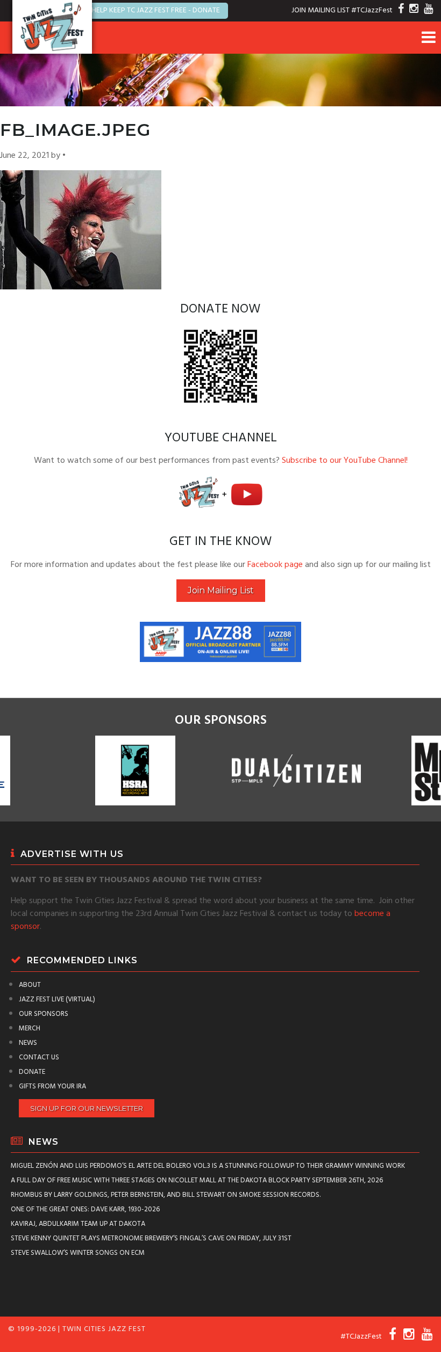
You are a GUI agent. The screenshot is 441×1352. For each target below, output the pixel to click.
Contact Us (39, 1057)
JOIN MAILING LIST (320, 10)
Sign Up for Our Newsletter (86, 1108)
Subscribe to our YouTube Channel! (345, 461)
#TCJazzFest (372, 10)
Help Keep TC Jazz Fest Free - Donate (155, 10)
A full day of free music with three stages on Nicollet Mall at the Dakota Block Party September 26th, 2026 (197, 1180)
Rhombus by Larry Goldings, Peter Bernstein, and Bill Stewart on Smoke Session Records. (166, 1195)
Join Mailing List (221, 590)
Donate (32, 1072)
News (28, 1043)
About (30, 985)
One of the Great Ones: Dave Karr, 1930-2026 (85, 1209)
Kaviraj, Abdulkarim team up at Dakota (78, 1224)
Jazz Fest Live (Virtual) (57, 999)
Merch (29, 1028)
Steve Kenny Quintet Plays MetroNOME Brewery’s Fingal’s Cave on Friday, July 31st (151, 1238)
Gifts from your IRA (52, 1086)
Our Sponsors (43, 1014)
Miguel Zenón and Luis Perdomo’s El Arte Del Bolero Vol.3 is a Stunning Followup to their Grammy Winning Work (208, 1166)
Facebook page (275, 565)
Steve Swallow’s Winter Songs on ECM (78, 1253)
